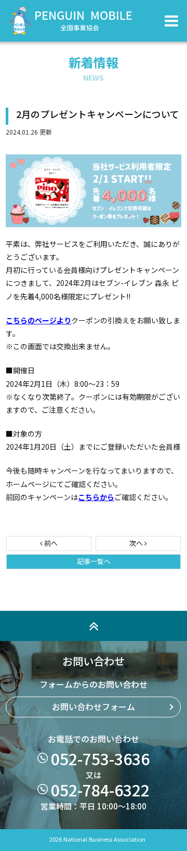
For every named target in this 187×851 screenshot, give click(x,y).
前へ (50, 543)
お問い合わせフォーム (93, 707)
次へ (136, 543)
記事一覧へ (94, 561)
